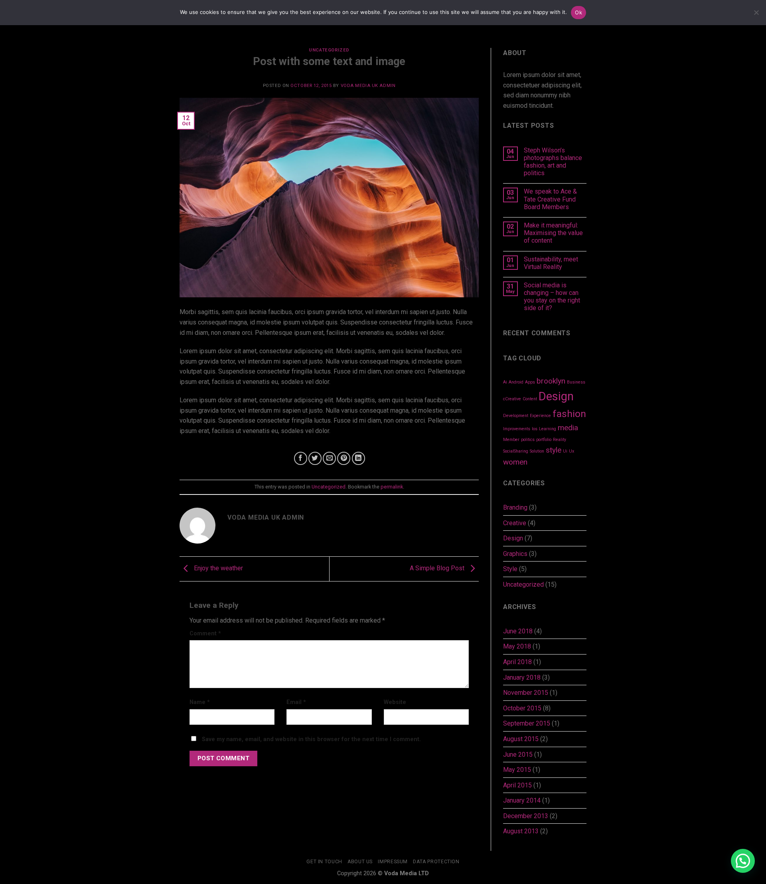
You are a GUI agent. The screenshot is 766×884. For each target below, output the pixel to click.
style (553, 450)
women (515, 462)
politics (528, 439)
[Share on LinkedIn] (358, 458)
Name (200, 702)
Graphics (515, 554)
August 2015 (521, 739)
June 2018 (518, 631)
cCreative (512, 398)
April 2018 (517, 662)
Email (296, 702)
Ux (571, 451)
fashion (569, 413)
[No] (756, 14)
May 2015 (517, 769)
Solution (537, 451)
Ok (578, 12)
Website (395, 702)
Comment (205, 633)
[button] (743, 861)
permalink (392, 487)
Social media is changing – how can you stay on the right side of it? (552, 296)
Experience (540, 415)
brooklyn (551, 381)
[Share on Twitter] (315, 458)
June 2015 (518, 754)
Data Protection (436, 861)
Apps (530, 382)
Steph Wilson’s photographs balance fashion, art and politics (553, 161)
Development (515, 415)
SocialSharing (515, 451)
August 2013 (521, 831)
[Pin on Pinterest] (343, 458)
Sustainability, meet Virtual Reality (551, 263)
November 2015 (525, 692)
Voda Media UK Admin (368, 85)
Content (530, 398)
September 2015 (526, 723)
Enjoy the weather (217, 568)
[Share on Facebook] (300, 458)
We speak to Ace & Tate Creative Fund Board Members (550, 199)
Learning (547, 428)
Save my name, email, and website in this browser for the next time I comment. (311, 739)
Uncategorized (329, 50)
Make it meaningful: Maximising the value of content (553, 232)
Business (576, 382)
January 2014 (522, 800)
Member (511, 439)
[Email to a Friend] (329, 458)
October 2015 (522, 708)
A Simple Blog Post (438, 568)
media (568, 427)
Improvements (516, 428)
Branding (515, 507)
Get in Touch (324, 861)
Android (516, 382)
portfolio (543, 439)
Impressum (393, 861)
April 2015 (517, 785)
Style (510, 569)
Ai (505, 382)
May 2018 (517, 646)
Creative (514, 523)
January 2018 (522, 677)
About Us (360, 861)
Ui (565, 451)
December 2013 (525, 816)
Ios (534, 428)
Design (556, 396)
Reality (559, 439)
